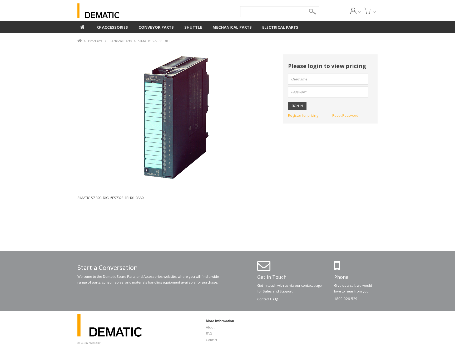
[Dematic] (122, 10)
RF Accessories (112, 27)
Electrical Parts (280, 27)
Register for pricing (303, 115)
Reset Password (345, 115)
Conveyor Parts (156, 27)
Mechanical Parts (232, 27)
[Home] (82, 26)
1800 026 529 (345, 298)
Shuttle (193, 27)
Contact (266, 299)
